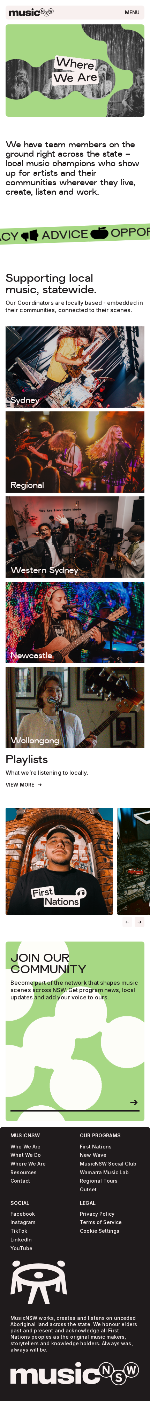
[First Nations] (59, 861)
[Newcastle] (75, 622)
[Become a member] (134, 1102)
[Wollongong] (75, 707)
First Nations (96, 1146)
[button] (139, 922)
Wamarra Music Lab (104, 1173)
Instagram (22, 1222)
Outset (88, 1190)
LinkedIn (21, 1240)
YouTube (21, 1248)
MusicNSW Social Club (108, 1164)
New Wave (93, 1155)
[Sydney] (75, 367)
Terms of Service (101, 1222)
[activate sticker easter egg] (38, 1282)
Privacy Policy (97, 1214)
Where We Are (28, 1164)
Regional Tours (99, 1181)
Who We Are (25, 1146)
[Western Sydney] (75, 537)
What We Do (25, 1155)
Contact (20, 1181)
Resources (23, 1173)
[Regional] (75, 452)
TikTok (18, 1231)
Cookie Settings (99, 1231)
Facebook (22, 1214)
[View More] (24, 785)
